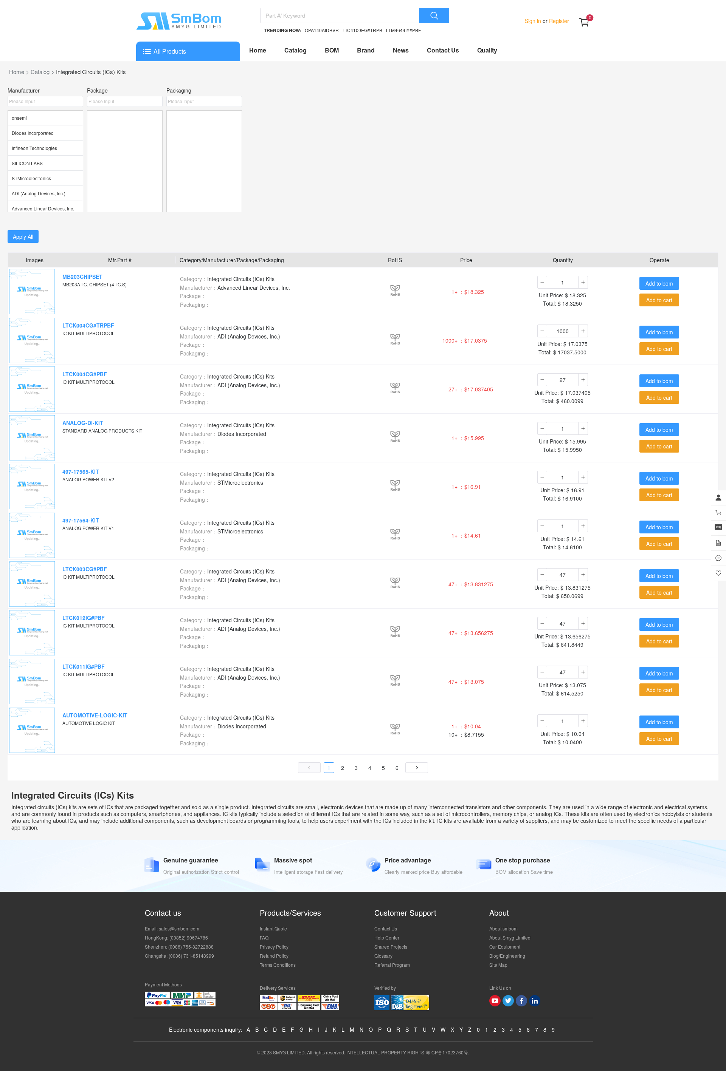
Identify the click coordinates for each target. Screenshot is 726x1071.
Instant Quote (273, 928)
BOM (332, 50)
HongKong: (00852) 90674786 (176, 937)
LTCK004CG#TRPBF (88, 325)
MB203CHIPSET (82, 276)
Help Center (386, 937)
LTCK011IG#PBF (83, 666)
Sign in (534, 21)
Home (257, 50)
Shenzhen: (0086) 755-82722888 (179, 946)
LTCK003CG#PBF (84, 569)
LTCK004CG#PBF (84, 374)
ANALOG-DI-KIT (82, 423)
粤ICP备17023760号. (447, 1052)
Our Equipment (504, 946)
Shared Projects (390, 946)
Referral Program (392, 964)
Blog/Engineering (507, 955)
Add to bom (659, 283)
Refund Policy (274, 955)
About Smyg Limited (510, 937)
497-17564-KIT (80, 520)
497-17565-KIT (80, 471)
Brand (366, 50)
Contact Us (443, 50)
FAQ (264, 937)
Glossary (383, 955)
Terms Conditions (278, 964)
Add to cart (659, 300)
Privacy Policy (274, 946)
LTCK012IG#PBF (83, 617)
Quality (487, 50)
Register (558, 21)
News (401, 50)
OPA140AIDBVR (322, 30)
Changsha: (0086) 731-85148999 (179, 955)
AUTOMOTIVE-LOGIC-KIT (94, 715)
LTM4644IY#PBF (403, 30)
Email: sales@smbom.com (172, 928)
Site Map (498, 964)
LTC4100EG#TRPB (362, 30)
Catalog (295, 50)
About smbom (503, 928)
